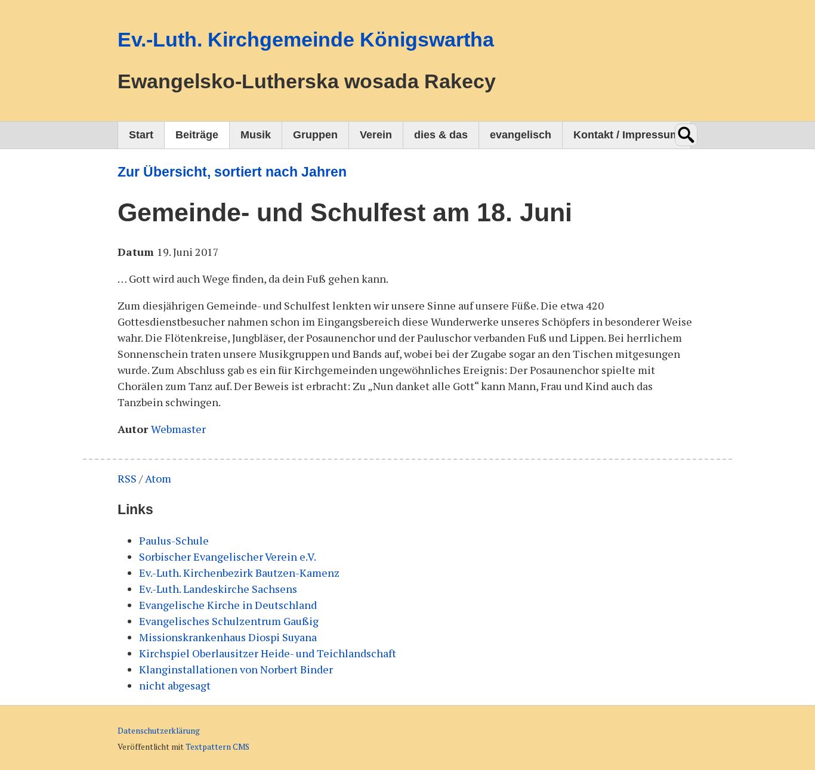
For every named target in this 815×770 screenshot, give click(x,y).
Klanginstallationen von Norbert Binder (236, 669)
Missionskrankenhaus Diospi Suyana (228, 637)
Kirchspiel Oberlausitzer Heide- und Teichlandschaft (267, 653)
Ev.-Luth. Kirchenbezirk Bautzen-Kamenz (239, 572)
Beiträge (196, 135)
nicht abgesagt (175, 685)
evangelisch (520, 135)
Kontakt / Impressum (626, 135)
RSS (127, 478)
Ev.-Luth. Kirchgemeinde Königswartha (306, 39)
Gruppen (315, 135)
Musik (255, 135)
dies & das (441, 135)
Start (141, 135)
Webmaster (178, 429)
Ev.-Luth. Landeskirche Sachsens (218, 589)
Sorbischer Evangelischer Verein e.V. (227, 556)
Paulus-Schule (174, 540)
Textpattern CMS (217, 746)
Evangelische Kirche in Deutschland (228, 605)
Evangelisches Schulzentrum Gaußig (229, 621)
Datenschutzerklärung (159, 730)
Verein (376, 135)
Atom (158, 478)
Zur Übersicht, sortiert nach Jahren (232, 172)
